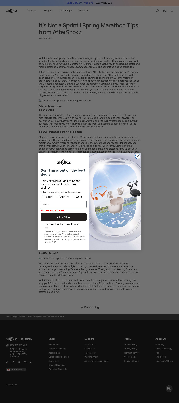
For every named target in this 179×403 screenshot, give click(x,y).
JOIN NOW (63, 217)
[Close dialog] (137, 156)
